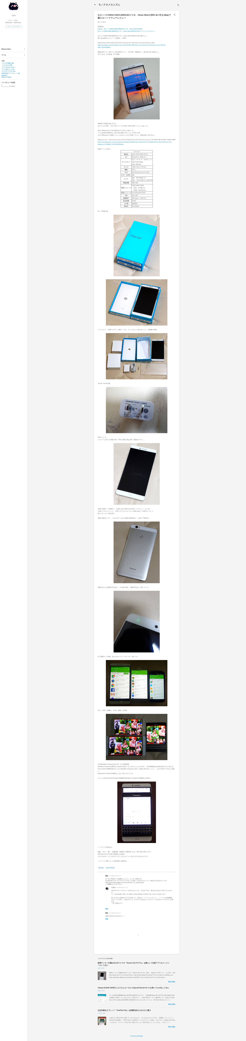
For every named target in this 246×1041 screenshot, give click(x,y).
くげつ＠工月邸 (7, 65)
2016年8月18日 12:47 (115, 876)
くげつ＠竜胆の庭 (8, 63)
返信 (106, 909)
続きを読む (172, 982)
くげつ (113, 887)
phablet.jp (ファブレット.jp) (11, 73)
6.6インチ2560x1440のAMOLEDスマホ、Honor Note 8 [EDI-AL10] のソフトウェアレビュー (126, 31)
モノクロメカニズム (109, 4)
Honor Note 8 (110, 868)
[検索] (178, 5)
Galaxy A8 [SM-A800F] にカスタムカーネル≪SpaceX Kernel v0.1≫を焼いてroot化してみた (133, 988)
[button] (174, 15)
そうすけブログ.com (8, 71)
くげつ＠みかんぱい (8, 67)
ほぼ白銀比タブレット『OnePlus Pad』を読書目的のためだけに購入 (124, 1010)
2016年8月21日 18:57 (115, 913)
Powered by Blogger (136, 1036)
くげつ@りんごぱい (8, 69)
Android (101, 868)
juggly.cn (4, 75)
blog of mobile (6, 77)
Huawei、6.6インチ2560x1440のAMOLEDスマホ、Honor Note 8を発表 (120, 29)
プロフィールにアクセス (13, 26)
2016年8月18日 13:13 (122, 887)
